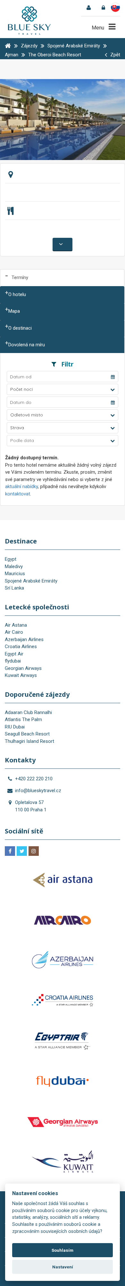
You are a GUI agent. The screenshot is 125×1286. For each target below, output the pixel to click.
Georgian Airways (23, 668)
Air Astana (16, 625)
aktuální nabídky (21, 486)
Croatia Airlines (21, 646)
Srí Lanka (14, 588)
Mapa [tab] (14, 311)
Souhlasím (62, 1250)
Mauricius (15, 573)
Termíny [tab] (20, 277)
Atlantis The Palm (23, 719)
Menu (98, 28)
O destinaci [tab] (20, 328)
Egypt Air (14, 654)
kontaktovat (17, 494)
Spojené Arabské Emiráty (31, 581)
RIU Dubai (15, 727)
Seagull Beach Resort (27, 734)
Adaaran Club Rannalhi (28, 712)
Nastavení (62, 1266)
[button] (62, 389)
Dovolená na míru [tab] (26, 345)
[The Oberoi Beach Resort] (62, 119)
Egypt (10, 559)
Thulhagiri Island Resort (29, 741)
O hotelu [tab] (17, 294)
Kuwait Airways (21, 675)
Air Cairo (14, 632)
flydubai (13, 661)
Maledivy (14, 566)
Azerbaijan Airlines (24, 639)
